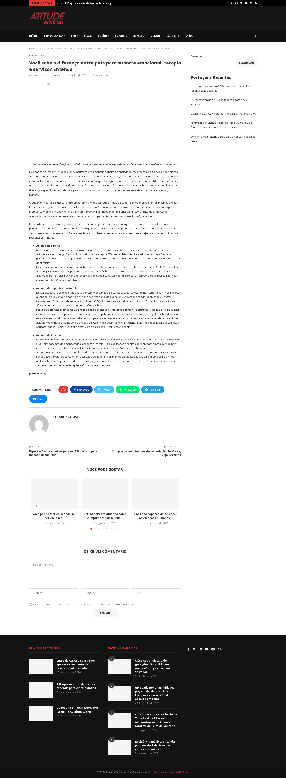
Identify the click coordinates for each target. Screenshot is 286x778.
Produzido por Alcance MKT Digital (171, 772)
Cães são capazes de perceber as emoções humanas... (155, 516)
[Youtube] (246, 3)
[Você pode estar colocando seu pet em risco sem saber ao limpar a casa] (54, 493)
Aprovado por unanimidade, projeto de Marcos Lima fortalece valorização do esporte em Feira (154, 693)
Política (103, 36)
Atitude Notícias (51, 75)
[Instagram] (236, 3)
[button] (57, 3)
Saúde (189, 36)
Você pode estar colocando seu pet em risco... (54, 516)
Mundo (155, 36)
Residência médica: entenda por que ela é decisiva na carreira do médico (155, 745)
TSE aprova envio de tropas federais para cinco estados (76, 686)
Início (33, 36)
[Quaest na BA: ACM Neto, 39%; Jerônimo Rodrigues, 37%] (41, 713)
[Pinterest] (241, 3)
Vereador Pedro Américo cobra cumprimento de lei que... (105, 516)
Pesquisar (197, 56)
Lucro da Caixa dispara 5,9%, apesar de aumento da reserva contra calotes (76, 664)
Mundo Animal (52, 48)
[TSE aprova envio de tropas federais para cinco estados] (41, 690)
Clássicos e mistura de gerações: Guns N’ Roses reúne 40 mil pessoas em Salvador (152, 666)
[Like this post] (64, 389)
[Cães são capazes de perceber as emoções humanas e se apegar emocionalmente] (155, 493)
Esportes (121, 36)
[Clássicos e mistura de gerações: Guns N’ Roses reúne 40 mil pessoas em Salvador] (119, 666)
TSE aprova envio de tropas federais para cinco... (95, 3)
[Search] (255, 36)
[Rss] (256, 3)
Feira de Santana (54, 36)
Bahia (74, 36)
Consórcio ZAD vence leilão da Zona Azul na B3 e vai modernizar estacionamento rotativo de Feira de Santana (156, 720)
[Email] (251, 3)
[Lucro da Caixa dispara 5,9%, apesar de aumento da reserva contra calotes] (41, 666)
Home (32, 48)
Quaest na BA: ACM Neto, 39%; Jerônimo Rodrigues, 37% (223, 113)
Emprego (139, 36)
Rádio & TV (173, 36)
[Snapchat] (219, 649)
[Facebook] (227, 3)
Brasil (88, 36)
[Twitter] (231, 3)
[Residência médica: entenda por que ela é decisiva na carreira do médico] (119, 747)
